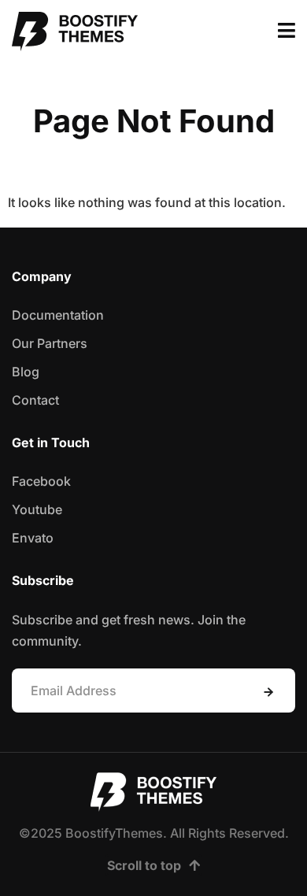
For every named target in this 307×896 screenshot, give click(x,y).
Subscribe (268, 692)
